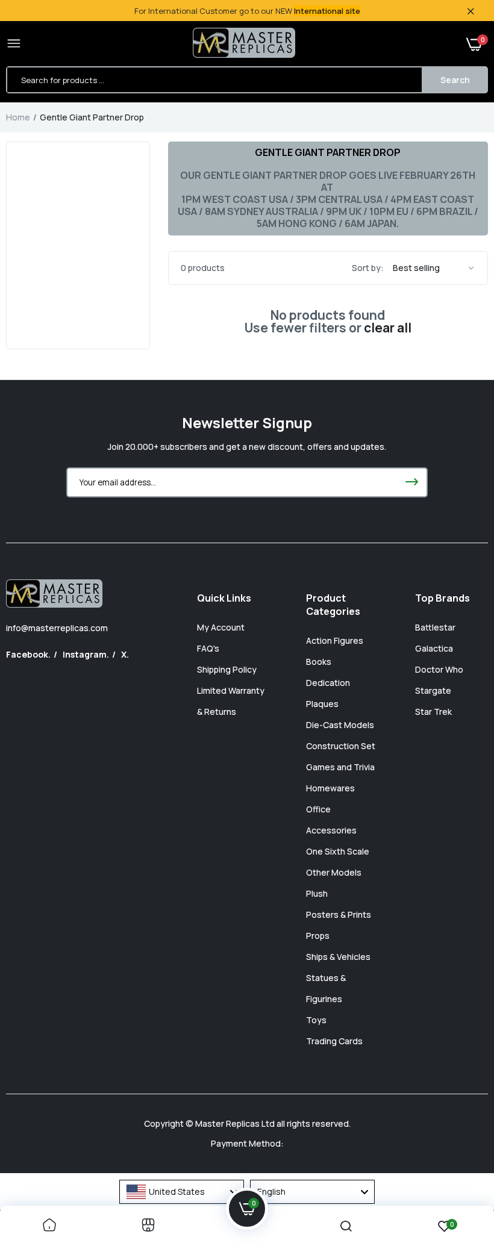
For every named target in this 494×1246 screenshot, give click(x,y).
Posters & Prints (338, 914)
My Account (221, 627)
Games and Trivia (340, 767)
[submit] (411, 482)
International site (327, 10)
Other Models (333, 872)
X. (125, 654)
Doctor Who (439, 669)
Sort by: (368, 267)
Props (318, 935)
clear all (387, 328)
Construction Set (340, 746)
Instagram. (86, 654)
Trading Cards (334, 1041)
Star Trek (433, 711)
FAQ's (208, 648)
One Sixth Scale (337, 851)
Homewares (330, 788)
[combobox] (181, 1192)
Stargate (433, 690)
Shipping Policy (227, 669)
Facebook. (28, 654)
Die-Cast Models (340, 724)
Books (318, 661)
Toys (316, 1020)
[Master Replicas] (244, 44)
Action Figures (334, 640)
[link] (49, 1226)
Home (18, 117)
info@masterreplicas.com (57, 628)
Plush (317, 893)
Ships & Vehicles (338, 956)
